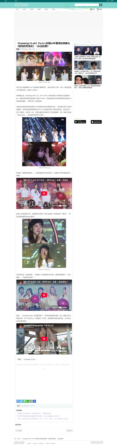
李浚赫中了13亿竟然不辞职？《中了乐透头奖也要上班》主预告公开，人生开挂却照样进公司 (87, 72)
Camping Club (25, 405)
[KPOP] (25, 9)
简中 (112, 1)
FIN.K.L (33, 405)
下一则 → (69, 430)
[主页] (17, 9)
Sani (37, 49)
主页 (15, 438)
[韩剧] (39, 9)
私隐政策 (41, 443)
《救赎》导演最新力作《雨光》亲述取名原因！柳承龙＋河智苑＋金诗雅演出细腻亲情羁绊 (87, 57)
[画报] (54, 9)
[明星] (32, 9)
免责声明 (35, 443)
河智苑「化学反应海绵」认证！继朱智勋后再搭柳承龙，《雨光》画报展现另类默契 (87, 86)
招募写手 (53, 443)
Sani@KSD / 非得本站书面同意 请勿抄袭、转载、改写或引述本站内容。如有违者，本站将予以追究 (42, 364)
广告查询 (47, 443)
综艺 (18, 49)
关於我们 (29, 443)
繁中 (108, 1)
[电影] (47, 9)
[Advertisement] (44, 383)
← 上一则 (18, 430)
